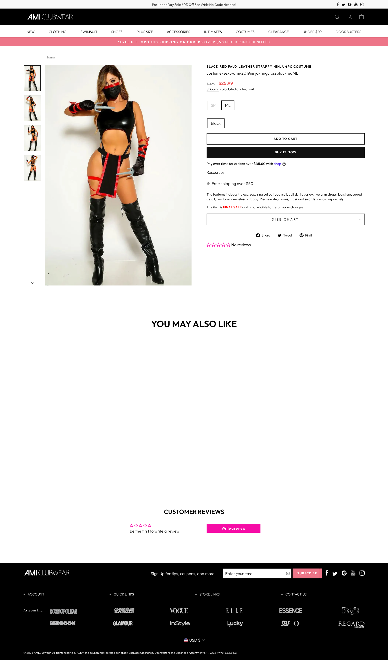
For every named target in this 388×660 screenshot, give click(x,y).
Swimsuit (88, 31)
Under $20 (312, 31)
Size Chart (285, 219)
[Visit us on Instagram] (362, 4)
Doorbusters (348, 31)
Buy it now (286, 152)
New (31, 31)
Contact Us (295, 594)
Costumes (245, 31)
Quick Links (123, 594)
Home (50, 57)
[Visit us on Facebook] (338, 4)
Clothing (57, 31)
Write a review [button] (233, 528)
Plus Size (145, 31)
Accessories (178, 31)
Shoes (117, 31)
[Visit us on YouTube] (356, 4)
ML (228, 105)
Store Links (209, 594)
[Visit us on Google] (350, 4)
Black (216, 123)
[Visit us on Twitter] (343, 5)
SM (213, 105)
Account (35, 594)
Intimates (213, 31)
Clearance (278, 31)
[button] (219, 244)
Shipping (213, 89)
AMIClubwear (42, 652)
